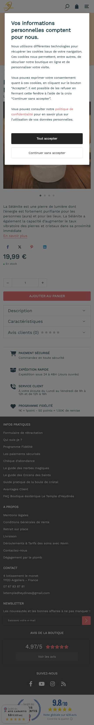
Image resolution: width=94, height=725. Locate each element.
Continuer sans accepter (47, 153)
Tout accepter (47, 138)
